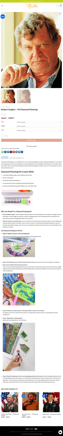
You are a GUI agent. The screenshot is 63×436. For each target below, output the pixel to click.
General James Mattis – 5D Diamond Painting (10, 414)
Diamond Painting (48, 162)
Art (4, 148)
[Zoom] (3, 86)
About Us (43, 431)
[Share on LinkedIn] (19, 152)
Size (2, 121)
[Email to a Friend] (11, 152)
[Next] (58, 50)
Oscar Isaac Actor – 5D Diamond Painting (30, 414)
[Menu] (2, 6)
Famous (8, 106)
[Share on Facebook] (5, 152)
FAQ (39, 431)
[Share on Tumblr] (22, 152)
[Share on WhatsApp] (2, 152)
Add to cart (31, 140)
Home (2, 106)
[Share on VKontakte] (16, 152)
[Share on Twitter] (8, 152)
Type (2, 130)
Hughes (11, 148)
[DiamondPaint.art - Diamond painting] (31, 6)
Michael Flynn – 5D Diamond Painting (52, 414)
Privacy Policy (14, 431)
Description (4, 158)
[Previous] (4, 50)
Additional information (16, 158)
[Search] (57, 6)
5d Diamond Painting (6, 162)
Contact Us (50, 431)
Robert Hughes (16, 148)
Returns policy (33, 431)
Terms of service (23, 431)
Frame (3, 126)
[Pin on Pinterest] (13, 152)
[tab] (4, 158)
